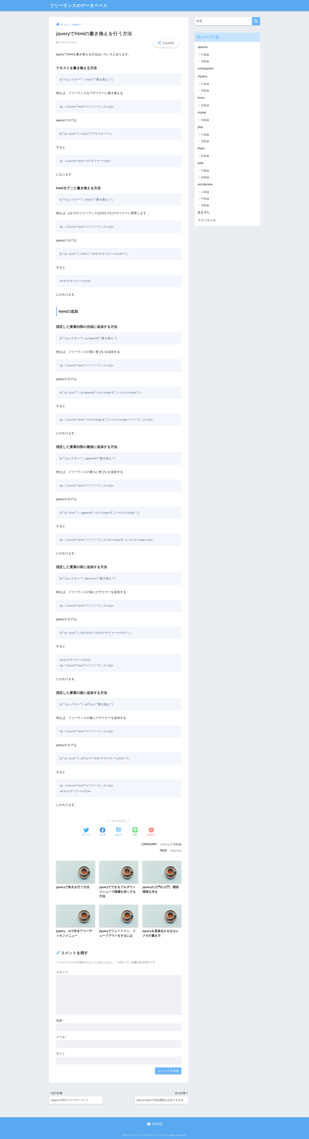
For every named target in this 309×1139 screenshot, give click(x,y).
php (200, 127)
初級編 (177, 844)
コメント (62, 972)
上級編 (205, 191)
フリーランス (207, 220)
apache (203, 47)
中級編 (205, 54)
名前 (60, 1020)
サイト (60, 1053)
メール (61, 1037)
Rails (201, 148)
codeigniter (206, 68)
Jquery (165, 844)
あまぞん (204, 212)
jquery (176, 850)
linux (201, 97)
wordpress (205, 184)
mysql (202, 112)
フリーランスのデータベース (78, 5)
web (200, 163)
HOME (157, 1124)
